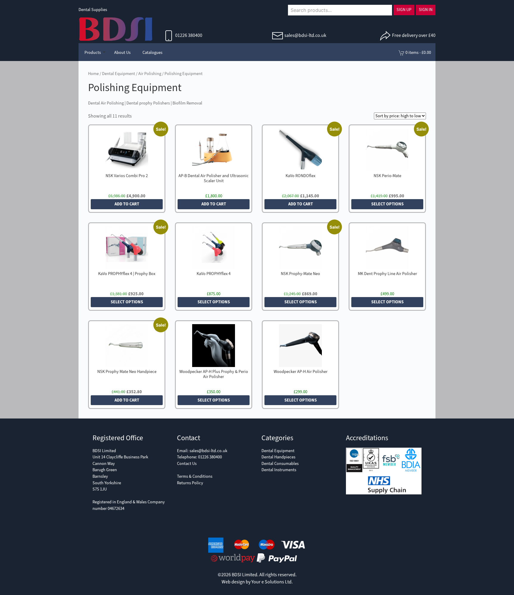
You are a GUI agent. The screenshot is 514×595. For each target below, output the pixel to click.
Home (93, 73)
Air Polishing (149, 73)
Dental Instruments (278, 470)
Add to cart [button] (127, 204)
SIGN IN (425, 10)
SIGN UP (404, 10)
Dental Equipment (118, 73)
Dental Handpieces (278, 457)
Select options (387, 204)
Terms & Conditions (194, 476)
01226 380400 (188, 35)
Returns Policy (190, 483)
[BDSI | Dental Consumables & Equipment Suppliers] (116, 29)
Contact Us (187, 463)
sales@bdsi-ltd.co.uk (305, 35)
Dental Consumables (280, 463)
